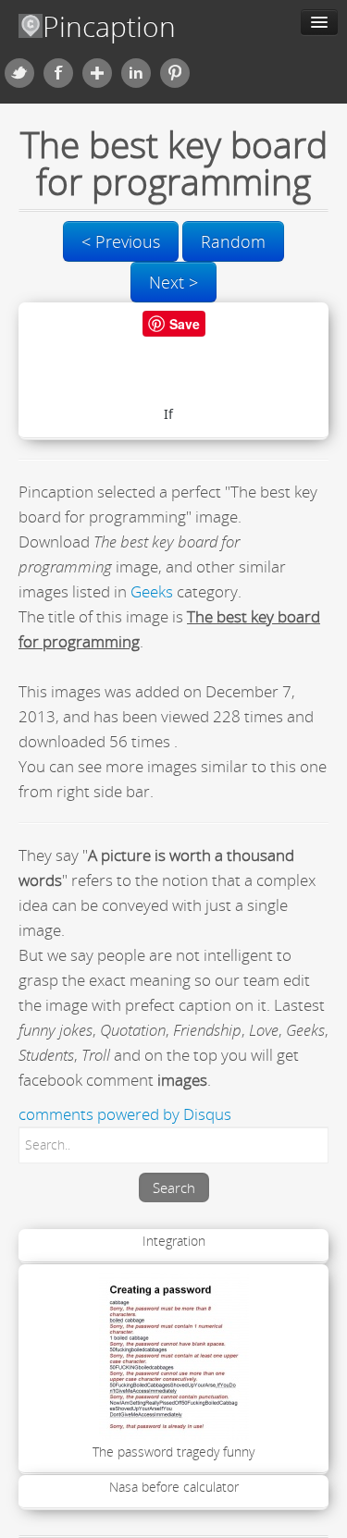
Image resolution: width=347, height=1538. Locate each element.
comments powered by (125, 1114)
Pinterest (175, 73)
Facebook (58, 73)
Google (97, 73)
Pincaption (109, 26)
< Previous (120, 241)
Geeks (151, 591)
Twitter (19, 73)
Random (233, 241)
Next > (173, 282)
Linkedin (136, 73)
